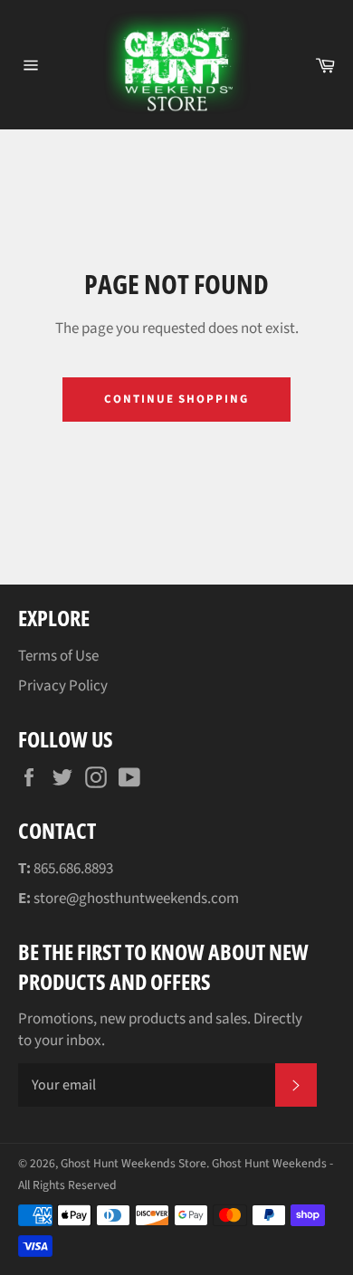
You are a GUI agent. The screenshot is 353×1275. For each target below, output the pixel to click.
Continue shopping (176, 399)
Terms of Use (58, 656)
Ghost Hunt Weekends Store (133, 1163)
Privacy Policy (63, 686)
